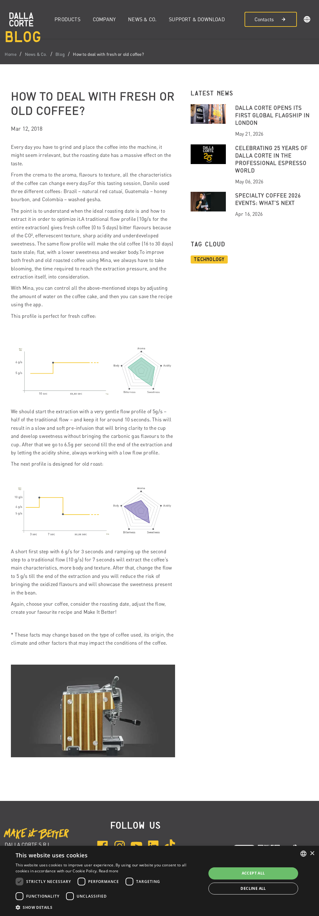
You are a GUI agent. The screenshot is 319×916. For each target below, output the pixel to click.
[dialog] (159, 881)
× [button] (312, 853)
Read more (109, 871)
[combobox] (303, 854)
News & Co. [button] (142, 19)
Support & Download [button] (197, 19)
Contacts (264, 19)
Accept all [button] (253, 873)
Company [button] (104, 19)
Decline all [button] (253, 888)
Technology (209, 259)
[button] (307, 20)
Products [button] (67, 19)
